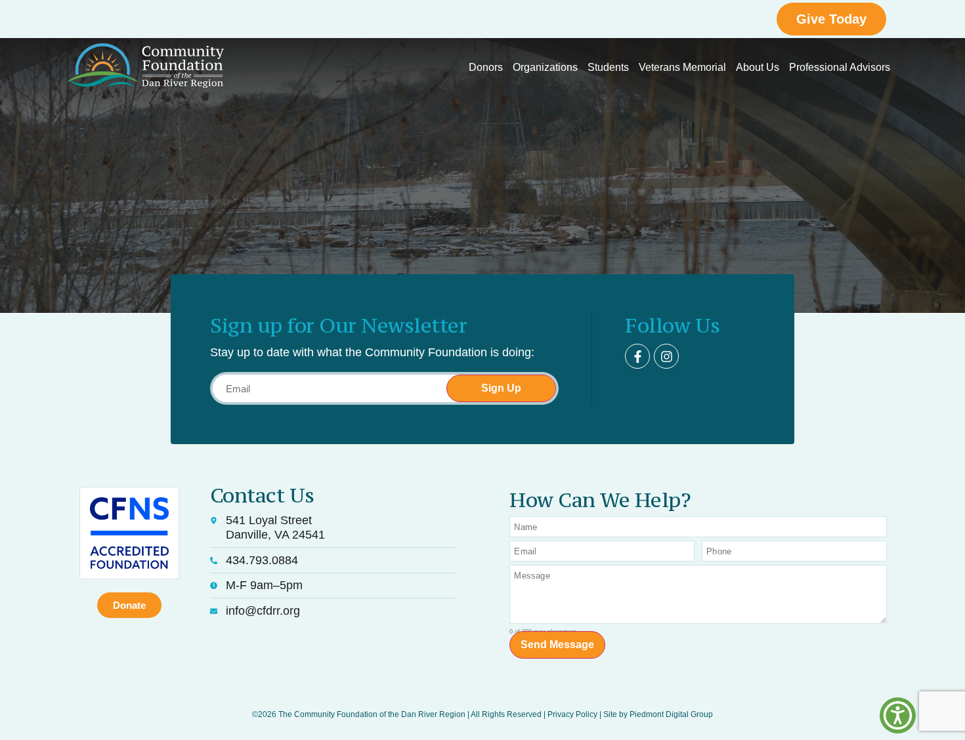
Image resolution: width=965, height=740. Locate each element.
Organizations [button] (545, 67)
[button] (898, 715)
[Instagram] (666, 356)
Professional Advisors (839, 67)
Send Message (557, 644)
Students (608, 67)
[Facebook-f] (637, 356)
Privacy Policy (572, 714)
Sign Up (501, 388)
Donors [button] (486, 67)
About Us (757, 67)
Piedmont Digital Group (671, 714)
